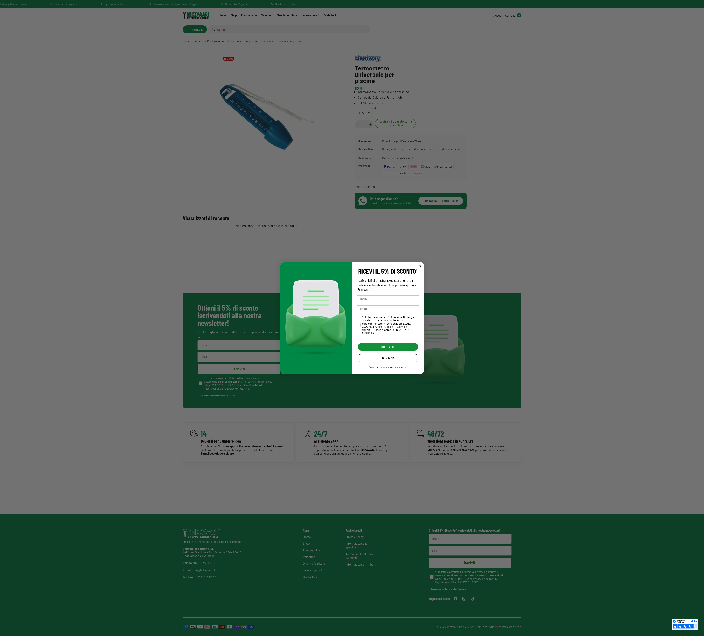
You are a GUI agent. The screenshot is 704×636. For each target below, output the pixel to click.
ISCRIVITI (387, 347)
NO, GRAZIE (388, 358)
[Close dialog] (420, 266)
